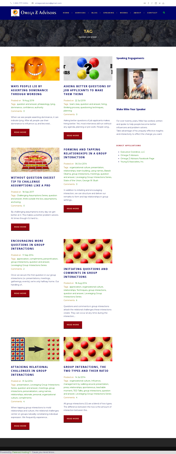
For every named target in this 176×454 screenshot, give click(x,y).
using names (97, 171)
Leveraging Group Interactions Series (93, 177)
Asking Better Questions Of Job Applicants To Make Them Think (87, 90)
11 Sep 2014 (27, 255)
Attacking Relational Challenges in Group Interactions (29, 370)
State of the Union (72, 180)
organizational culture (80, 167)
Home (66, 13)
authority (39, 107)
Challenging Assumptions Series (32, 195)
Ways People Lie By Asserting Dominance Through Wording (29, 90)
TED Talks (78, 390)
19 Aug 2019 (28, 100)
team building (83, 171)
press (66, 387)
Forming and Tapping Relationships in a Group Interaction (85, 153)
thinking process (71, 107)
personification (50, 259)
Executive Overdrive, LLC (133, 152)
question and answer (27, 104)
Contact (152, 13)
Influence (96, 381)
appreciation (23, 259)
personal (37, 394)
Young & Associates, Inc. (132, 161)
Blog (94, 13)
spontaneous (89, 387)
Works (124, 13)
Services (80, 13)
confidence (28, 107)
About (137, 13)
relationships (70, 171)
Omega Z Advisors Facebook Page (137, 158)
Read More (20, 132)
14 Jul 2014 (80, 377)
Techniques (82, 290)
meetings (95, 174)
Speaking (108, 13)
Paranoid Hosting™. (21, 452)
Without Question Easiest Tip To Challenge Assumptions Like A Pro (33, 181)
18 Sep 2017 (28, 192)
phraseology (44, 104)
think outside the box (33, 199)
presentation (97, 167)
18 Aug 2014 (81, 283)
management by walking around (79, 384)
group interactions (80, 174)
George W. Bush (90, 180)
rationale (28, 394)
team (72, 104)
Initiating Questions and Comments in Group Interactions (86, 272)
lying (52, 104)
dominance (16, 107)
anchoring (16, 202)
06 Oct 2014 (81, 164)
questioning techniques (91, 107)
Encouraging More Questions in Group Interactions (28, 244)
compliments (36, 259)
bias (77, 104)
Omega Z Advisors (129, 155)
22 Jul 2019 (80, 100)
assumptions (50, 199)
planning (68, 110)
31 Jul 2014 (27, 381)
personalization (30, 391)
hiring (104, 104)
